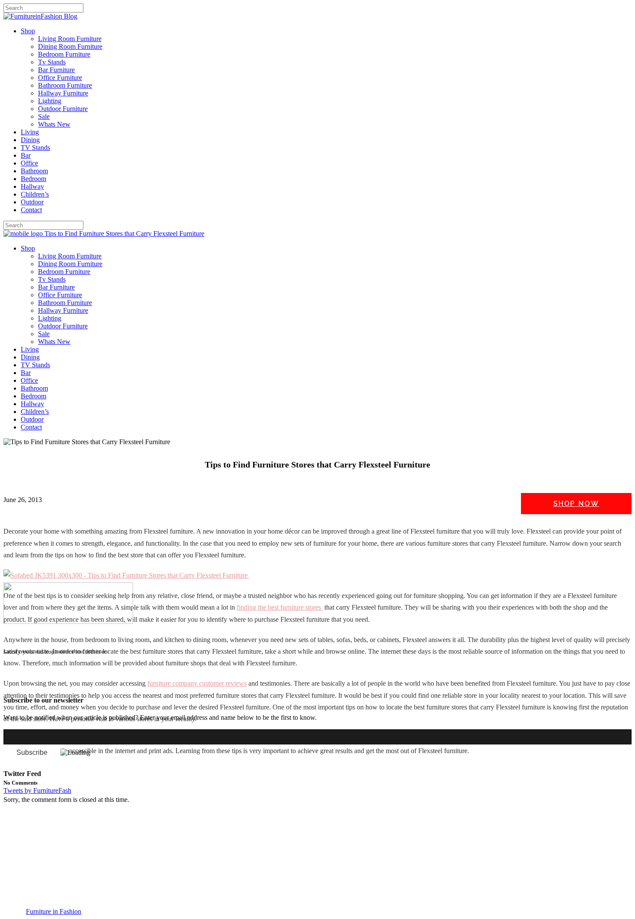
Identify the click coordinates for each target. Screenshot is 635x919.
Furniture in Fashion (53, 911)
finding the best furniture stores (280, 607)
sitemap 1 (16, 683)
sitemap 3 (72, 683)
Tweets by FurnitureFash (37, 790)
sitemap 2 (44, 683)
